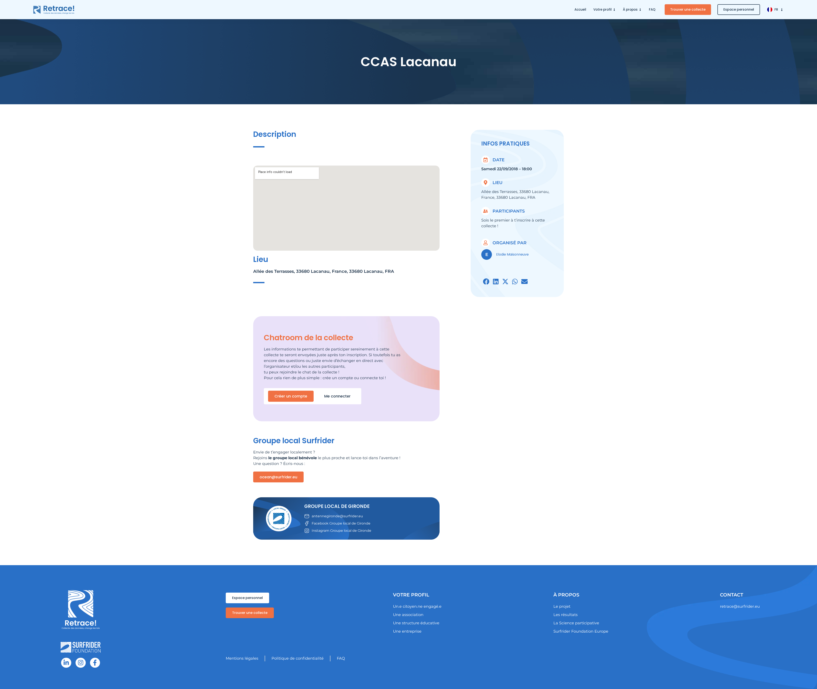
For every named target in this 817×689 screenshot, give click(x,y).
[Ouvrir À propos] (640, 9)
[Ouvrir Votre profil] (614, 9)
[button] (486, 281)
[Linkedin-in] (66, 663)
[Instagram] (81, 663)
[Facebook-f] (95, 663)
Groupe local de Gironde (337, 506)
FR (776, 9)
